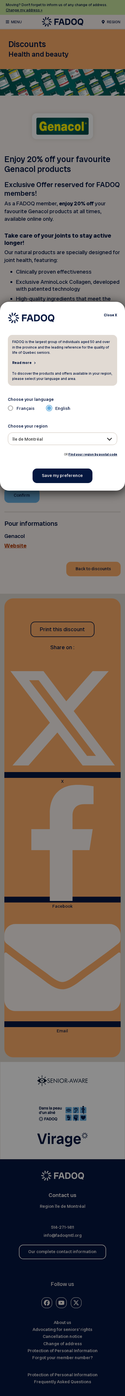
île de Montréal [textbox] (27, 439)
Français (26, 408)
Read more (22, 362)
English (62, 408)
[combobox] (62, 439)
